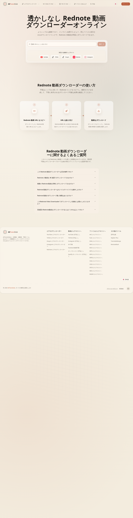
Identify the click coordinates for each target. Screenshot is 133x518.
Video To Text (49, 4)
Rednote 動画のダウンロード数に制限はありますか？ (55, 196)
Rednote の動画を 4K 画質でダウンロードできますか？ (55, 178)
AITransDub (11, 288)
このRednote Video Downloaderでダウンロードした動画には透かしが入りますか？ (63, 203)
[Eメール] (128, 288)
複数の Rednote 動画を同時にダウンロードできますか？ (56, 184)
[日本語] (116, 4)
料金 (93, 4)
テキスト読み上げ (81, 4)
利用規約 (121, 288)
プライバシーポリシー (112, 288)
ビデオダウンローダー (30, 4)
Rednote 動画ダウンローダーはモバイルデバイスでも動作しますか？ (60, 190)
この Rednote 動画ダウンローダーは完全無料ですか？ (55, 172)
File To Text (64, 4)
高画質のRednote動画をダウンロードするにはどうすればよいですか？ (60, 210)
